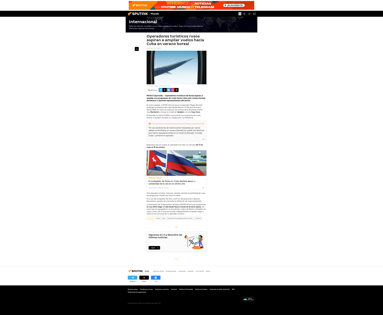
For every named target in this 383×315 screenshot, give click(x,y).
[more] (203, 139)
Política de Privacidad (186, 289)
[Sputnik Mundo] (139, 16)
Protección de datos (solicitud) (220, 289)
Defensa (191, 271)
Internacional (151, 218)
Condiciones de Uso (146, 289)
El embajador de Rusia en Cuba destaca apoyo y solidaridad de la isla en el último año (172, 182)
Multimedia (200, 271)
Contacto (174, 289)
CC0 (148, 86)
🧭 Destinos (197, 218)
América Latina (155, 178)
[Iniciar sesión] (244, 14)
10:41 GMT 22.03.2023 (154, 48)
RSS (233, 289)
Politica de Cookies (201, 289)
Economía (182, 271)
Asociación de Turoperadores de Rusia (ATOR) (179, 218)
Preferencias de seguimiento (137, 292)
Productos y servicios (162, 289)
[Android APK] (248, 299)
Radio (208, 271)
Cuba (163, 218)
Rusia (158, 218)
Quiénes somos (133, 289)
